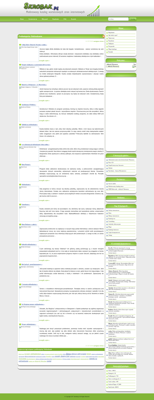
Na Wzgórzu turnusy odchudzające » (33, 304)
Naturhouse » (26, 204)
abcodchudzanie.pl (31, 359)
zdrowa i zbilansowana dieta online (44, 359)
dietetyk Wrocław (40, 361)
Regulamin (55, 19)
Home (22, 19)
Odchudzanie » (26, 184)
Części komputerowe (114, 232)
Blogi (109, 227)
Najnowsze (111, 38)
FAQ (65, 19)
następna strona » (99, 41)
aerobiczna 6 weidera (41, 356)
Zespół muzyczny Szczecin (115, 165)
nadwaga (73, 356)
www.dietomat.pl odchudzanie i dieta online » (35, 144)
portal (49, 361)
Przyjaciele (111, 46)
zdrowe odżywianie (78, 354)
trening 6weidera (58, 354)
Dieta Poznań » (26, 164)
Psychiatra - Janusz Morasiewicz (117, 171)
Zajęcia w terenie (66, 359)
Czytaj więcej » (112, 253)
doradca (48, 356)
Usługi (110, 235)
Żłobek (110, 168)
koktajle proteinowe (57, 359)
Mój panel (45, 19)
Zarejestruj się (33, 19)
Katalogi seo (111, 218)
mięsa (53, 356)
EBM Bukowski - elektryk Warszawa (118, 189)
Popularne (111, 41)
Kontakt (73, 19)
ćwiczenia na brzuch (49, 354)
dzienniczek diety (85, 359)
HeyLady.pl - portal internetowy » (32, 264)
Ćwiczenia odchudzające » (30, 284)
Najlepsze (111, 43)
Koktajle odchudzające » (29, 244)
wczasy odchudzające (32, 354)
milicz (42, 354)
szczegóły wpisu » (44, 60)
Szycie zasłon (121, 64)
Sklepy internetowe (113, 216)
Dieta (109, 213)
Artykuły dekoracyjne (114, 224)
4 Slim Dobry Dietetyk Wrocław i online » (34, 45)
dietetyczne (21, 354)
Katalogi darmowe (113, 229)
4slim (64, 354)
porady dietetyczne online (92, 356)
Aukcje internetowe (113, 210)
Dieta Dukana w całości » (29, 224)
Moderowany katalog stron (115, 186)
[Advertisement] (121, 113)
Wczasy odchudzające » (29, 324)
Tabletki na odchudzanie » (30, 124)
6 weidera (83, 356)
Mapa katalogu (112, 49)
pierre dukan (101, 356)
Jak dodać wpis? (112, 35)
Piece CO (110, 162)
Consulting (111, 221)
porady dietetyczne (62, 356)
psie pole (78, 356)
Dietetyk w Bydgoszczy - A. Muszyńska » (34, 85)
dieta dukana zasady (75, 359)
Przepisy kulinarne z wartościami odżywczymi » (36, 65)
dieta (68, 353)
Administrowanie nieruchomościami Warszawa (121, 159)
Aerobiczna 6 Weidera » (29, 105)
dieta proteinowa (30, 356)
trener (89, 354)
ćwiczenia (22, 359)
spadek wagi (32, 361)
